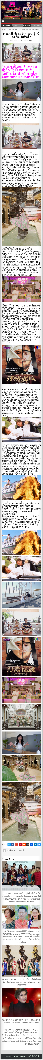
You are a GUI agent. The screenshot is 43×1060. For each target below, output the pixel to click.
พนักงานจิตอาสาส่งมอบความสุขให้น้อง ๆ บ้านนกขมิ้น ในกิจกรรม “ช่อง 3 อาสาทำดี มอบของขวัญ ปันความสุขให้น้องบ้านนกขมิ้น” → (21, 1041)
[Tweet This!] (9, 844)
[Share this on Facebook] (12, 844)
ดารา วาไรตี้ (15, 41)
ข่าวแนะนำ (32, 29)
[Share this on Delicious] (39, 844)
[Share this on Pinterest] (20, 844)
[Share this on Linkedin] (35, 844)
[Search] (41, 21)
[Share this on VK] (27, 844)
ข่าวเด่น (6, 29)
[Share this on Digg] (31, 844)
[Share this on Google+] (16, 844)
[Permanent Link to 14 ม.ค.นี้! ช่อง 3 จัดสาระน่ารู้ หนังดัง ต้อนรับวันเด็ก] (21, 53)
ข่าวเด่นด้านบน (13, 29)
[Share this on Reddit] (24, 844)
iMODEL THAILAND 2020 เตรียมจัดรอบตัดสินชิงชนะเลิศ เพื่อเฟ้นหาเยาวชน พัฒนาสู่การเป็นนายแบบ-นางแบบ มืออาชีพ (21, 982)
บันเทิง (38, 29)
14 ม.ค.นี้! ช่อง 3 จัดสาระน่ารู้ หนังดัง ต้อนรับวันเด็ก (21, 35)
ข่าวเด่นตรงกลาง (23, 29)
